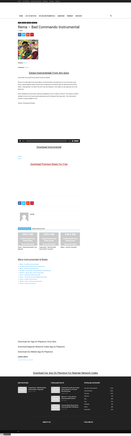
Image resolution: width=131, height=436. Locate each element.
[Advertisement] (33, 123)
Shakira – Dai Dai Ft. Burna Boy (69, 247)
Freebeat (51, 1)
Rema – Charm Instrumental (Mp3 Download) (33, 277)
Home (19, 1)
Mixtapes (57, 1)
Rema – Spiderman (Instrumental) (30, 275)
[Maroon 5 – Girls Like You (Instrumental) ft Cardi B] (55, 399)
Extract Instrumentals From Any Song (49, 73)
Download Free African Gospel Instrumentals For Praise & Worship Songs (70, 389)
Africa (19, 22)
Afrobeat (24, 22)
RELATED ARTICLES (24, 228)
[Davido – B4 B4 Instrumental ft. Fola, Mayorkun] (27, 239)
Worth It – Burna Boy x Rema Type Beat (32, 272)
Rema (25, 63)
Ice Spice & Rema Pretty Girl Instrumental (32, 266)
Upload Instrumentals (36, 1)
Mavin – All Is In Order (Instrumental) (31, 281)
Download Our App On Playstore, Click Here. (37, 342)
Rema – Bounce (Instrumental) (29, 268)
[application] (49, 141)
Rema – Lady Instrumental (28, 283)
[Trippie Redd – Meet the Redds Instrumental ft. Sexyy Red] (49, 239)
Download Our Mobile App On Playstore (35, 352)
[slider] (76, 140)
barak (21, 30)
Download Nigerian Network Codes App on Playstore (41, 347)
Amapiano (45, 1)
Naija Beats (34, 22)
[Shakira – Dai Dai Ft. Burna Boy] (70, 239)
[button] (111, 16)
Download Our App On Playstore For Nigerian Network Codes (65, 373)
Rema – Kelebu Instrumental (28, 279)
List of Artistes (26, 1)
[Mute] (73, 141)
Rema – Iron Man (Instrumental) (29, 264)
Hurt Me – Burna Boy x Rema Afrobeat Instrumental (35, 270)
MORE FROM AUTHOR (38, 228)
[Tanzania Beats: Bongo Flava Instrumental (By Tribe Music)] (55, 407)
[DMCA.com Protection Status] (5, 435)
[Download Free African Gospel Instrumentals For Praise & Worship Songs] (55, 390)
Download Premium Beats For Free (49, 164)
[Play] (20, 141)
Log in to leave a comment (25, 360)
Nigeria (27, 67)
